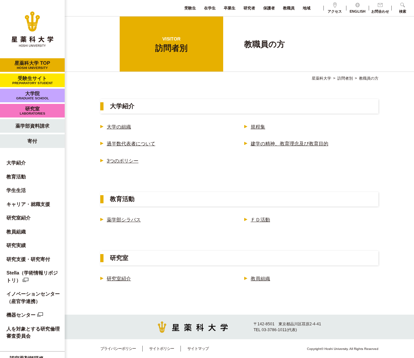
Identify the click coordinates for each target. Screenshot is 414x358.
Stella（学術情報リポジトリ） (32, 276)
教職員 (289, 8)
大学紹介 (16, 162)
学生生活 (16, 190)
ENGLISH (357, 11)
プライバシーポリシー (118, 348)
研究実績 (16, 245)
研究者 (249, 8)
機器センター (21, 315)
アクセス (335, 11)
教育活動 (16, 176)
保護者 (269, 8)
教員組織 (16, 231)
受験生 (190, 8)
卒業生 (229, 8)
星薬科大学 (321, 78)
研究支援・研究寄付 (28, 259)
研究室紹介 (18, 217)
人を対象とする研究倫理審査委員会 (33, 332)
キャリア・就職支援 (28, 204)
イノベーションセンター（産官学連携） (33, 297)
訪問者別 (345, 78)
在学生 (210, 8)
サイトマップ (198, 348)
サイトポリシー (161, 348)
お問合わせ (380, 11)
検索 (402, 11)
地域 (306, 8)
